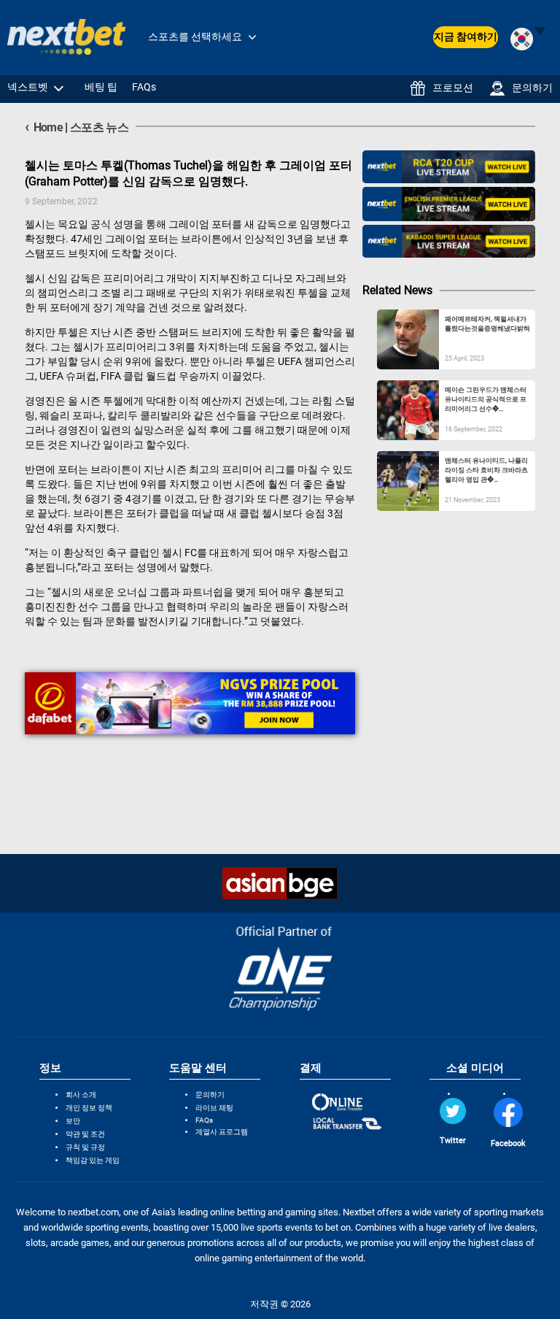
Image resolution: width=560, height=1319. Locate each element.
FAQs (144, 87)
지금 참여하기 (465, 36)
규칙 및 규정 (85, 1147)
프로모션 (452, 87)
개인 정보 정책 (89, 1108)
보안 (73, 1121)
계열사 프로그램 (221, 1132)
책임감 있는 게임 (93, 1160)
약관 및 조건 (85, 1134)
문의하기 (532, 87)
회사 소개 (81, 1095)
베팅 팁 (101, 87)
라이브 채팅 (214, 1108)
